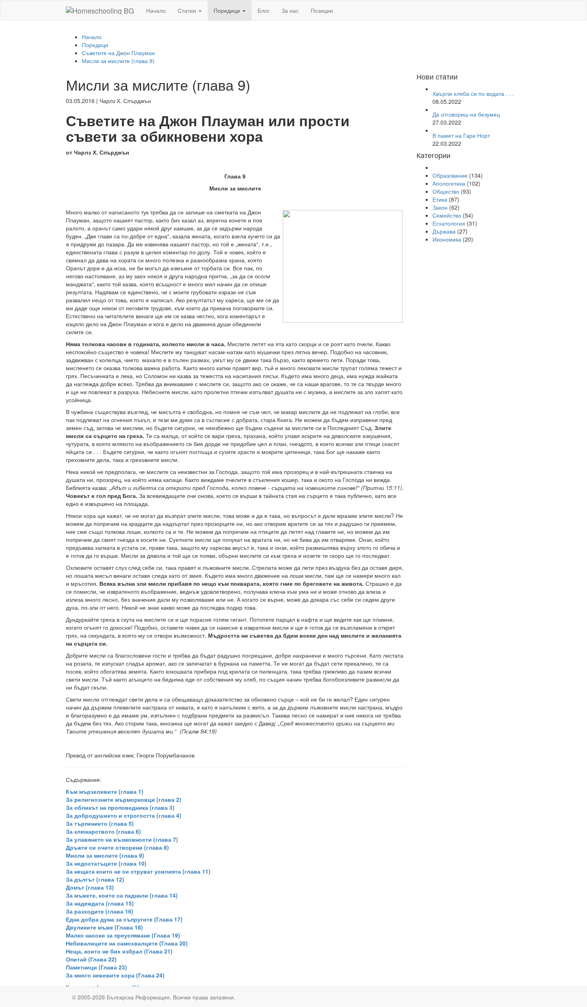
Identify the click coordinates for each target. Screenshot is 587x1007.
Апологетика (448, 183)
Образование (450, 175)
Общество (445, 191)
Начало (156, 10)
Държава (444, 231)
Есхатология (448, 223)
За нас (290, 10)
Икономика (446, 239)
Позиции (322, 10)
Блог (264, 10)
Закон (440, 207)
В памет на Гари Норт (461, 135)
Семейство (446, 215)
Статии (188, 10)
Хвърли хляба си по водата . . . (473, 93)
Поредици (228, 10)
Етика (439, 199)
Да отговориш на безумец (466, 114)
